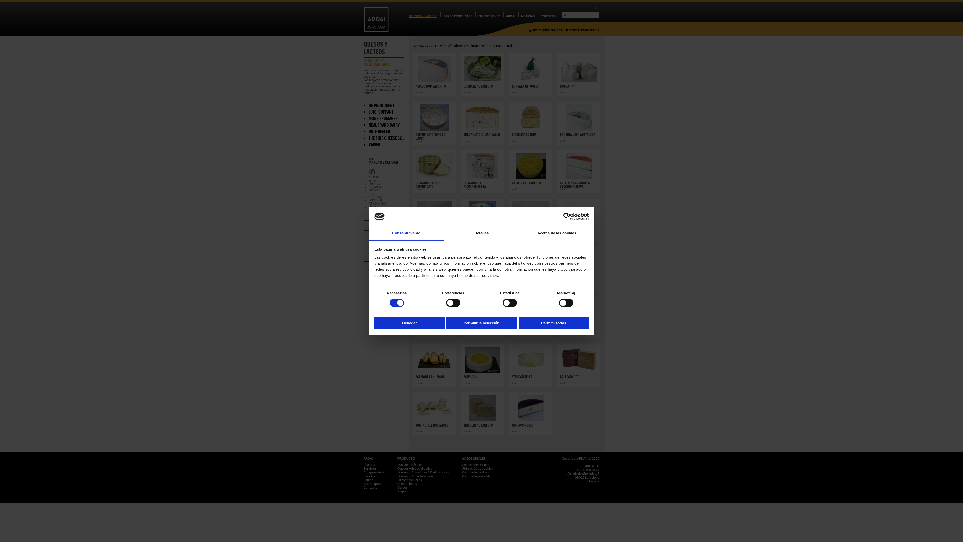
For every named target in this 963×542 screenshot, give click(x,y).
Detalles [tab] (481, 233)
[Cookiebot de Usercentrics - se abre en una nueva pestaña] (567, 216)
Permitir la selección (481, 323)
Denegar (409, 323)
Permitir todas (553, 323)
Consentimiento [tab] (406, 233)
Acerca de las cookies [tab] (556, 233)
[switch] (453, 303)
